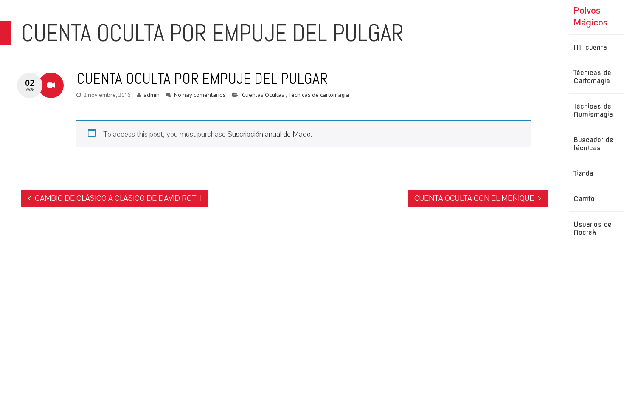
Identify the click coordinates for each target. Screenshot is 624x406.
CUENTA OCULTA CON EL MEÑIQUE (474, 198)
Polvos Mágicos (590, 16)
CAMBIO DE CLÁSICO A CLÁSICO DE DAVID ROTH (118, 198)
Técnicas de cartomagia (318, 95)
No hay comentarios (200, 95)
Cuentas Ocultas (264, 95)
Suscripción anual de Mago (269, 134)
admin (151, 95)
